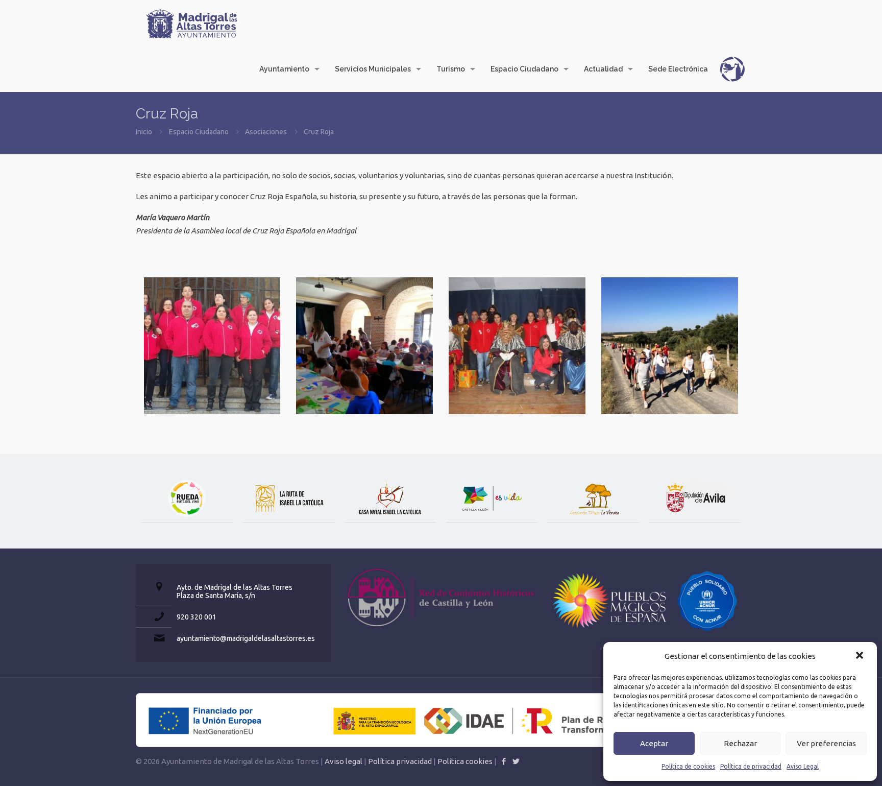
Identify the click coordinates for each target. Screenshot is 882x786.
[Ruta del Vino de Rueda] (187, 499)
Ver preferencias (826, 743)
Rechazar (740, 743)
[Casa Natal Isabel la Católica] (390, 499)
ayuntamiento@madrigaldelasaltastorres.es (246, 638)
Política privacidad (400, 761)
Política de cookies (688, 766)
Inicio (144, 132)
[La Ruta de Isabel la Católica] (288, 499)
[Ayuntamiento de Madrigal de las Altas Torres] (192, 23)
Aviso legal (343, 761)
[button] (860, 656)
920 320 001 (196, 617)
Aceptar (654, 743)
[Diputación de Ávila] (695, 499)
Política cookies (465, 761)
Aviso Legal (803, 766)
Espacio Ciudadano (199, 132)
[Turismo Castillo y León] (492, 499)
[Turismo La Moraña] (593, 499)
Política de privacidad (750, 766)
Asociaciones (266, 132)
